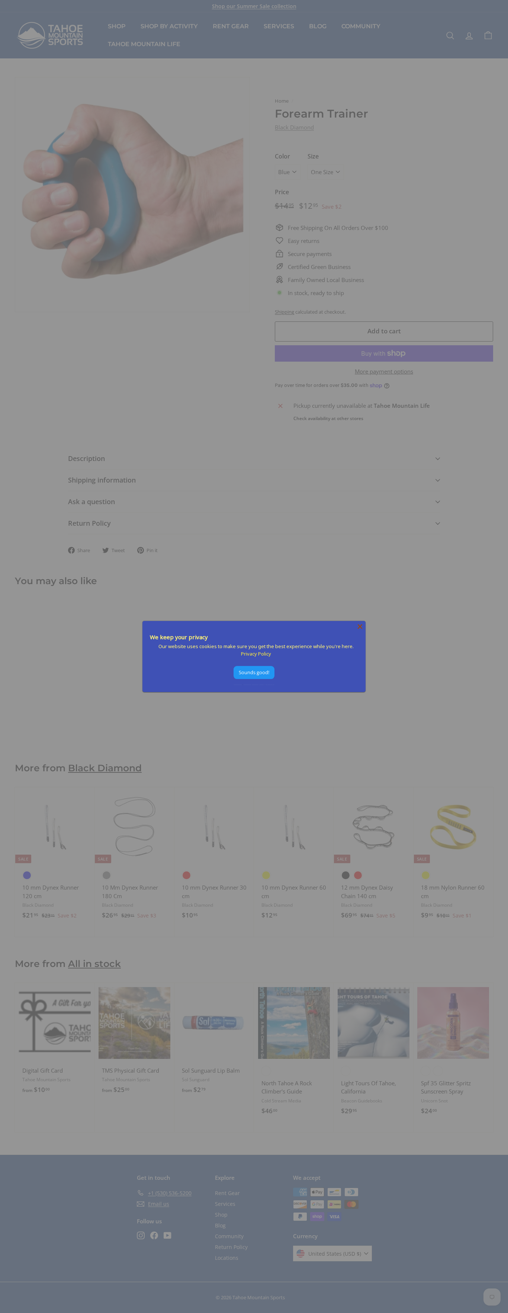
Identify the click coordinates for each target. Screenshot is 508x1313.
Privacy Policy (256, 653)
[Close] (360, 626)
